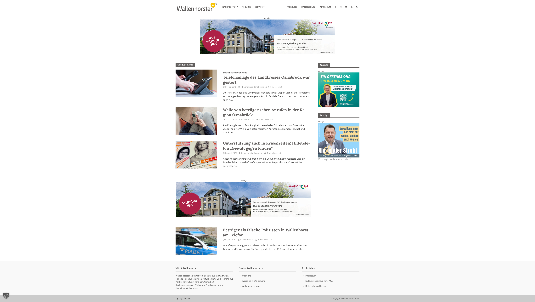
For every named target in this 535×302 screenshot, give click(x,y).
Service (259, 7)
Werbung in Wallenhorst (253, 280)
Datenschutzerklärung (315, 286)
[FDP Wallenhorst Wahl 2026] (267, 36)
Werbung (292, 7)
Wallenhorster (247, 119)
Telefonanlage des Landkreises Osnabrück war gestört (266, 78)
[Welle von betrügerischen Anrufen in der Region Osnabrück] (196, 121)
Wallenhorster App (251, 286)
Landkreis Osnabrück (254, 87)
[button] (6, 296)
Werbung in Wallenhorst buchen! (334, 159)
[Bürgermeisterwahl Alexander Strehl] (338, 139)
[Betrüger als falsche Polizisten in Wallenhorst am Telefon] (196, 241)
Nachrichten (229, 7)
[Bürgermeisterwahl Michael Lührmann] (338, 89)
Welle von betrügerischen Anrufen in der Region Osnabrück (264, 112)
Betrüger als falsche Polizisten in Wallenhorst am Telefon (265, 232)
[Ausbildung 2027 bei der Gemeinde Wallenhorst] (243, 199)
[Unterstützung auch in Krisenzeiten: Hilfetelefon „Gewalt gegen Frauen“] (196, 154)
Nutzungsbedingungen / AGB (319, 280)
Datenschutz (308, 7)
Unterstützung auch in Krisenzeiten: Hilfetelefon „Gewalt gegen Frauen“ (266, 146)
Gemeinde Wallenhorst (251, 153)
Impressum (325, 7)
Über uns (246, 275)
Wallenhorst (222, 275)
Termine (246, 7)
